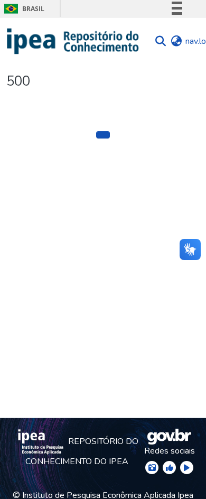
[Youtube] (186, 467)
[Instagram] (151, 467)
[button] (73, 41)
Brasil (22, 8)
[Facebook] (169, 467)
